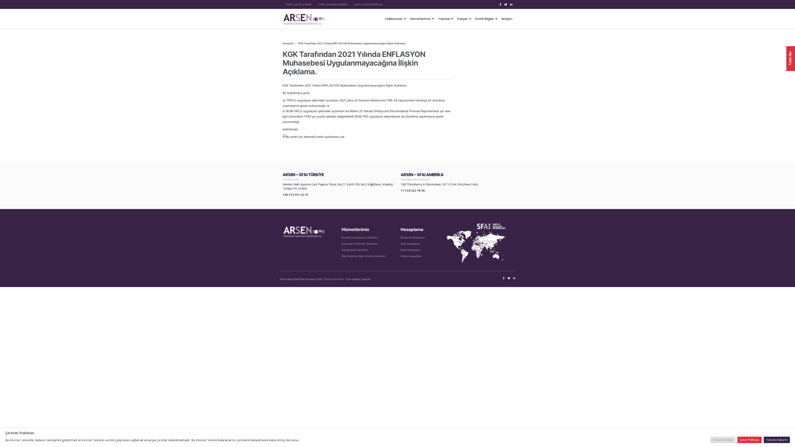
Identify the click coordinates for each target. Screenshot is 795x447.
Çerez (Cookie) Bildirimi (368, 4)
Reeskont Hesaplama (413, 237)
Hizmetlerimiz (420, 18)
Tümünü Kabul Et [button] (776, 440)
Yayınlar (444, 18)
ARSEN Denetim (334, 279)
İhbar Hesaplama (410, 249)
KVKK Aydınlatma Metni (332, 4)
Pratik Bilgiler (484, 18)
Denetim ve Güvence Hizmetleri (360, 237)
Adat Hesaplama (410, 243)
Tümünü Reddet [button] (723, 440)
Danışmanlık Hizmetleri (355, 249)
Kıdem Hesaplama (411, 256)
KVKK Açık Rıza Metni (299, 4)
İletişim (506, 18)
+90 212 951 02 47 (295, 194)
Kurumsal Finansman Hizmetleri (360, 243)
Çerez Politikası (749, 440)
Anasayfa (288, 43)
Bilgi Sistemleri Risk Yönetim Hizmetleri (364, 256)
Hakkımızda (393, 18)
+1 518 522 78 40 (413, 190)
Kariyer (462, 18)
